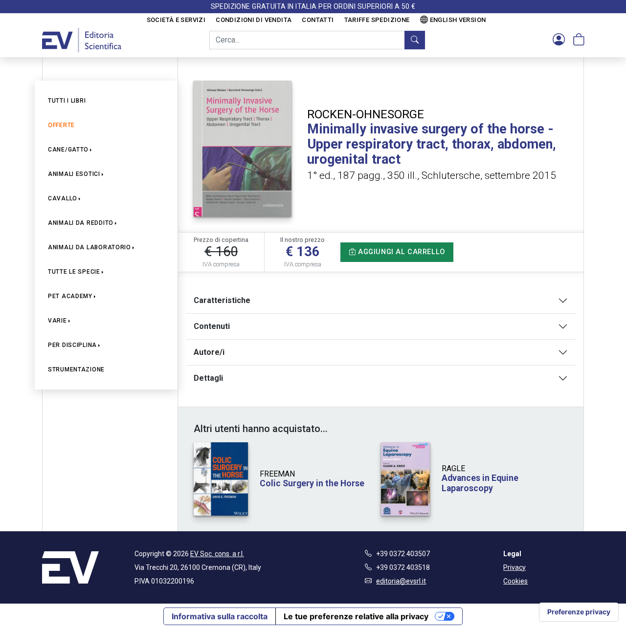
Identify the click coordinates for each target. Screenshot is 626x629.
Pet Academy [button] (70, 296)
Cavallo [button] (62, 198)
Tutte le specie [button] (74, 271)
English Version (458, 19)
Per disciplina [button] (72, 345)
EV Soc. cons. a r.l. (217, 554)
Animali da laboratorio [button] (89, 247)
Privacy (514, 567)
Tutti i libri (67, 100)
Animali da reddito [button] (80, 222)
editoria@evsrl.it (401, 581)
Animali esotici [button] (74, 174)
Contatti (318, 19)
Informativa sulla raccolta (220, 616)
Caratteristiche (222, 300)
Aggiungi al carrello (400, 252)
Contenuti (212, 326)
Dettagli (208, 378)
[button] (559, 40)
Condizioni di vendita (253, 19)
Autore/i (209, 352)
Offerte (61, 125)
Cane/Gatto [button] (68, 149)
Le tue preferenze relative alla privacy (356, 616)
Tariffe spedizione (377, 19)
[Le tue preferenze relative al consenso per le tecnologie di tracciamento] (578, 612)
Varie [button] (57, 320)
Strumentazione (76, 369)
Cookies (515, 581)
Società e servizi (176, 19)
